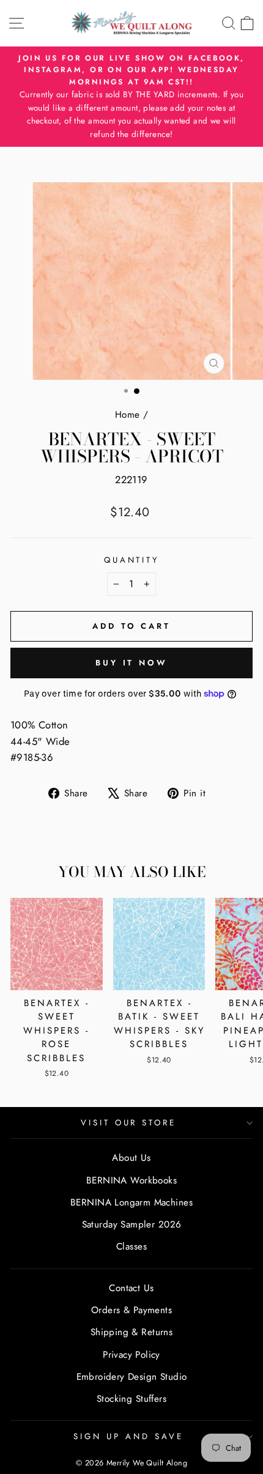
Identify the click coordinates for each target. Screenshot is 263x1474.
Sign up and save (128, 1436)
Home (127, 414)
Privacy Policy (131, 1354)
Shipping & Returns (131, 1332)
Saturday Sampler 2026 (132, 1224)
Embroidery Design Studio (131, 1376)
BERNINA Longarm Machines (131, 1202)
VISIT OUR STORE (129, 1122)
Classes (131, 1246)
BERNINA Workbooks (131, 1180)
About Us (131, 1158)
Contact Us (131, 1288)
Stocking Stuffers (131, 1398)
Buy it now (131, 662)
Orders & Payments (131, 1310)
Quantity (132, 560)
